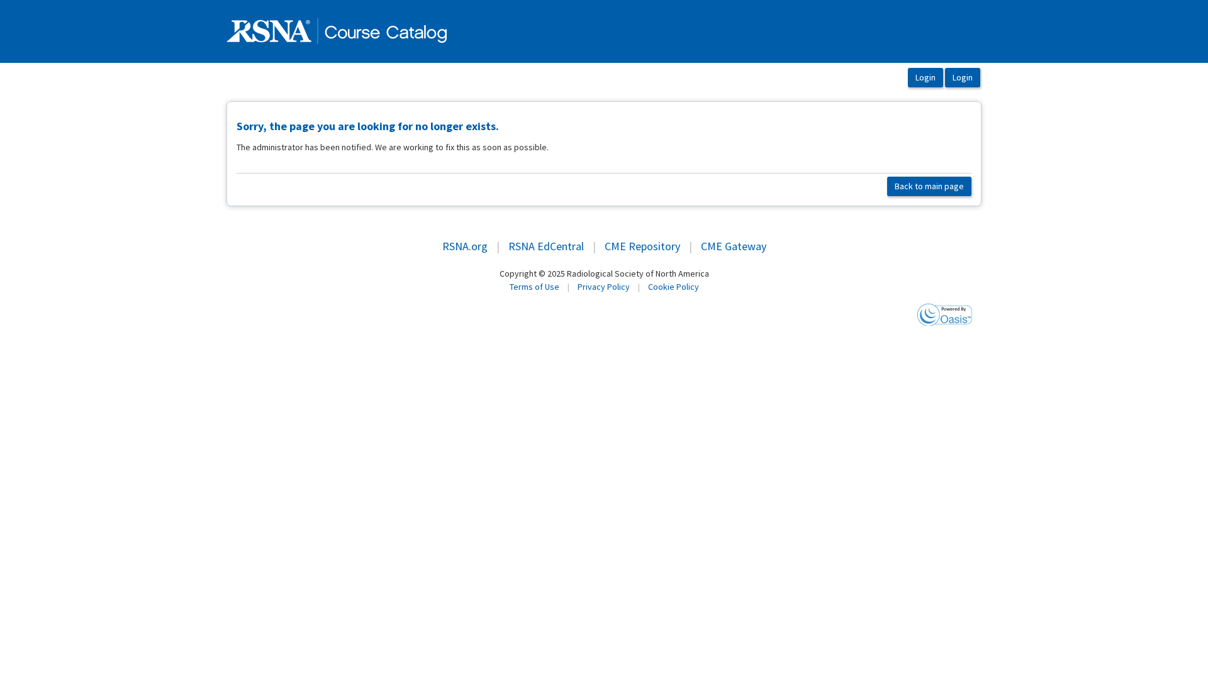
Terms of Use (534, 286)
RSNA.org (465, 246)
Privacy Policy (604, 286)
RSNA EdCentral (546, 246)
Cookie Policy (673, 286)
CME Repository (642, 246)
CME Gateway (733, 246)
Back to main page (929, 186)
